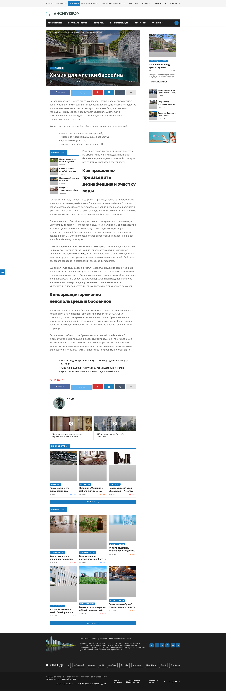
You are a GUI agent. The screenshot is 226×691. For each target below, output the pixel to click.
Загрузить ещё (93, 502)
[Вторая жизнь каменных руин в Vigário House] (153, 104)
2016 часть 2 (74, 32)
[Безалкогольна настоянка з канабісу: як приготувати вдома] (93, 532)
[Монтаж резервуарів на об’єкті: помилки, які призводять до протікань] (93, 583)
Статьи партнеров (60, 32)
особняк (105, 665)
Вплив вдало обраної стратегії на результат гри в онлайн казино (121, 606)
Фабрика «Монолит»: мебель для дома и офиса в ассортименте (68, 189)
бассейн (117, 665)
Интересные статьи (87, 552)
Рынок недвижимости (158, 61)
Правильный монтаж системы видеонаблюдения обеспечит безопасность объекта (69, 179)
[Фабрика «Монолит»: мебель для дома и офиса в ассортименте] (54, 190)
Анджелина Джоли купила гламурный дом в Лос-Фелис (92, 367)
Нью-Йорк (144, 665)
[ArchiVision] (62, 13)
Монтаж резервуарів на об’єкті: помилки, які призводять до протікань (92, 609)
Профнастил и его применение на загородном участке (61, 489)
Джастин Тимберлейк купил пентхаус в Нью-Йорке (90, 371)
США (94, 665)
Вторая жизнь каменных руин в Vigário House (166, 103)
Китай (156, 665)
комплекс (130, 665)
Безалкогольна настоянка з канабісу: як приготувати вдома (93, 558)
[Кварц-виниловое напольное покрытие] (63, 532)
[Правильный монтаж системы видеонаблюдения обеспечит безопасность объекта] (54, 181)
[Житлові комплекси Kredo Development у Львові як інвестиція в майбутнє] (63, 584)
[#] (165, 3)
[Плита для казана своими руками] (54, 162)
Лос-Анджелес (171, 665)
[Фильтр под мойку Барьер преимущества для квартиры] (122, 528)
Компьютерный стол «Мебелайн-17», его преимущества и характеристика (120, 489)
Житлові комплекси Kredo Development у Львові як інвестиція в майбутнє (62, 611)
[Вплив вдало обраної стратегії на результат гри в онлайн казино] (122, 581)
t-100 (70, 398)
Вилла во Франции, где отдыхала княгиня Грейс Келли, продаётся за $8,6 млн (167, 114)
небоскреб (72, 665)
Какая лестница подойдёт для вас (67, 170)
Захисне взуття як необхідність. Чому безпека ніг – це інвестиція (167, 91)
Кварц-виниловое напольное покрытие (61, 557)
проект (84, 665)
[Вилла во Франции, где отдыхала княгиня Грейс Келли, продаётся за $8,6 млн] (153, 115)
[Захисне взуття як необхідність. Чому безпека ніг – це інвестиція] (153, 93)
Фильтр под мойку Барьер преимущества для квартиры (121, 549)
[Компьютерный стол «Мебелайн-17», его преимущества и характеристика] (122, 466)
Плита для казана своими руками (67, 160)
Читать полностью (159, 82)
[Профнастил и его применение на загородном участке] (63, 466)
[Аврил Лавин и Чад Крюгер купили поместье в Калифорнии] (162, 45)
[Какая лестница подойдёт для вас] (54, 171)
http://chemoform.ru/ (74, 253)
